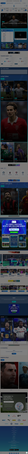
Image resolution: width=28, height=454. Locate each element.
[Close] (25, 221)
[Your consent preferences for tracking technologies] (26, 452)
